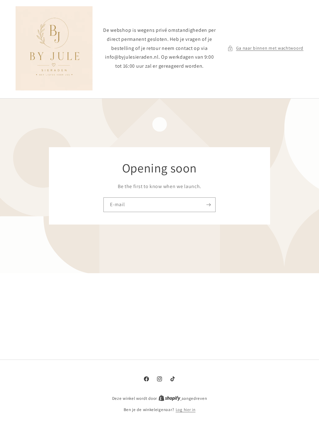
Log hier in (186, 409)
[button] (265, 48)
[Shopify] (170, 398)
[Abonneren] (208, 204)
